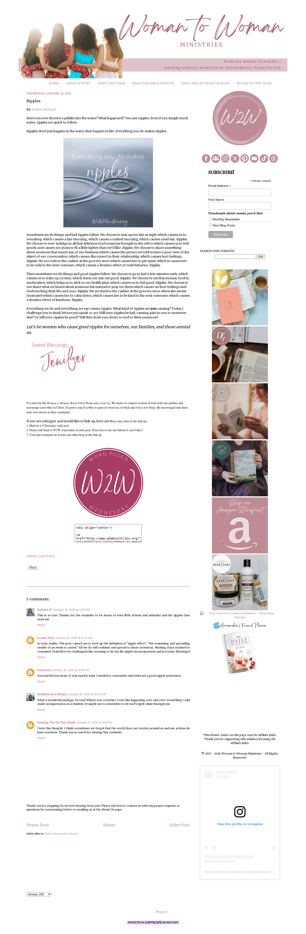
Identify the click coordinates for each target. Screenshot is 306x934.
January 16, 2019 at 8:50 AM (70, 670)
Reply (41, 625)
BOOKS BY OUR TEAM (254, 83)
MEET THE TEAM (111, 83)
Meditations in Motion (52, 694)
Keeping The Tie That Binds (56, 722)
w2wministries (259, 872)
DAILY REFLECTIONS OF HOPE (205, 83)
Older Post (179, 825)
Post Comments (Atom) (61, 833)
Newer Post (37, 825)
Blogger (161, 911)
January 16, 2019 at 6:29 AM (74, 638)
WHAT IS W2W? (79, 83)
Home (109, 825)
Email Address (219, 186)
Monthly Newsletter (226, 219)
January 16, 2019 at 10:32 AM (87, 694)
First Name (216, 199)
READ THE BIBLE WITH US (153, 83)
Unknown (44, 670)
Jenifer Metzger (44, 109)
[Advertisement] (240, 704)
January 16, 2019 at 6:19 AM (72, 609)
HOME (54, 83)
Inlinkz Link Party (40, 556)
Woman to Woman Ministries (224, 872)
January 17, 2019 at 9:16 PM (94, 722)
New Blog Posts (224, 225)
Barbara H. (44, 609)
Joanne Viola (45, 638)
